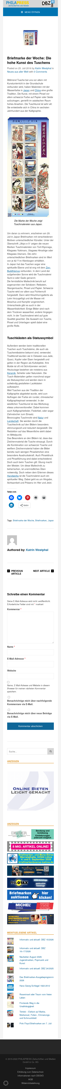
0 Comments (40, 71)
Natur (41, 417)
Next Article (41, 570)
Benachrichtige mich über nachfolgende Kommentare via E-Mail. (29, 702)
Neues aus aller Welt (17, 71)
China (38, 90)
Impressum (30, 1068)
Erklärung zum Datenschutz (30, 1071)
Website (11, 670)
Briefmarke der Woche (23, 520)
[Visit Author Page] (12, 540)
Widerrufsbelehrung (30, 1083)
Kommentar (14, 609)
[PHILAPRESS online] (30, 4)
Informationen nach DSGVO (31, 1075)
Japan (26, 90)
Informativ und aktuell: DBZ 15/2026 (37, 939)
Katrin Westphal (43, 68)
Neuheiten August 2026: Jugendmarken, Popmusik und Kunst (34, 960)
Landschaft (13, 421)
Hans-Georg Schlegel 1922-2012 (35, 985)
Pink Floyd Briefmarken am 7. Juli (36, 1023)
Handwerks (13, 475)
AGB (30, 1079)
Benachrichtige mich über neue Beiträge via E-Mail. (29, 715)
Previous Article (17, 572)
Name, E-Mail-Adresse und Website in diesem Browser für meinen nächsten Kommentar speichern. (28, 688)
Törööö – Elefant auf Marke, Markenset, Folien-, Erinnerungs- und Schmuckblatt (35, 1015)
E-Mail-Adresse (16, 658)
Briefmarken (41, 520)
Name (11, 646)
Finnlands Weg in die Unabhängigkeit (29, 1004)
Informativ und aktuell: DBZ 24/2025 (37, 968)
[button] (6, 1083)
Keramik (11, 373)
